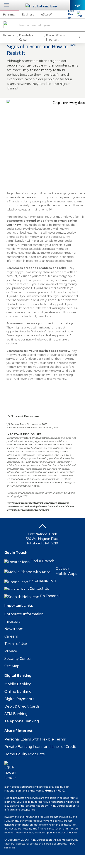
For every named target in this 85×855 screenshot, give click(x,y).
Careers (11, 636)
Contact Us (39, 589)
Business (28, 14)
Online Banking (18, 691)
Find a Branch (42, 561)
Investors (12, 621)
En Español (50, 596)
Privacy (10, 651)
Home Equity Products (24, 754)
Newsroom (13, 629)
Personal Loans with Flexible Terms (35, 739)
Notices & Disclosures (25, 416)
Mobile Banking (18, 684)
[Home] (79, 14)
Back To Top (42, 528)
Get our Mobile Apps (66, 571)
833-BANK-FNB (42, 581)
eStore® (46, 14)
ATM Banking (16, 714)
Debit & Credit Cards (21, 706)
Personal (9, 14)
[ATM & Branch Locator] (70, 14)
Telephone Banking (21, 721)
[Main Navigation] (6, 5)
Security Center (18, 659)
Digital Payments (19, 699)
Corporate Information (24, 614)
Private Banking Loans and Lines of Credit (40, 747)
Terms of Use (15, 644)
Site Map (11, 666)
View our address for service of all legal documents (35, 843)
